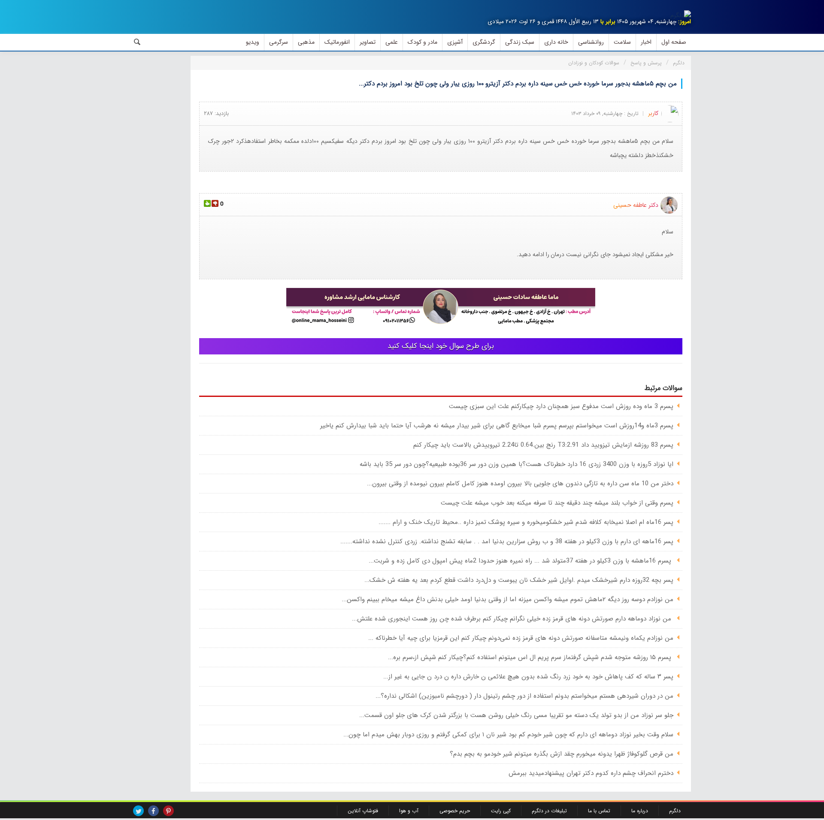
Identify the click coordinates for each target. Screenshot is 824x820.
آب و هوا (408, 811)
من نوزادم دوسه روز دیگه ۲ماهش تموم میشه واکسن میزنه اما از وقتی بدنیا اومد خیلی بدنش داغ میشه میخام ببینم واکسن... (507, 599)
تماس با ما (599, 811)
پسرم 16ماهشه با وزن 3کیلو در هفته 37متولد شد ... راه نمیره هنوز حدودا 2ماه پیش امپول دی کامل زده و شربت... (521, 561)
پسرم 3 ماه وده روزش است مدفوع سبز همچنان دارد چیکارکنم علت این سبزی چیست (561, 406)
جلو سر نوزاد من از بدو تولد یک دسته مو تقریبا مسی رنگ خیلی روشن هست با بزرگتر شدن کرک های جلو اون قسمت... (516, 715)
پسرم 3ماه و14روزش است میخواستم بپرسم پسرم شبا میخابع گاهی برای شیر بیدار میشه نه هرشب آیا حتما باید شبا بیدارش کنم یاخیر (496, 426)
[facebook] (153, 810)
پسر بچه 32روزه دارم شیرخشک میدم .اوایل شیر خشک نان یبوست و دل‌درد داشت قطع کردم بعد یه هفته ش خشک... (518, 580)
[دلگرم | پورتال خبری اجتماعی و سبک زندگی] (680, 15)
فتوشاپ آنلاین (363, 811)
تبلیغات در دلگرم (549, 811)
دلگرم (675, 811)
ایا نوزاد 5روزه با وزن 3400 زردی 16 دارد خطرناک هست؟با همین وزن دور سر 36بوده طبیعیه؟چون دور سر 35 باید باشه (516, 464)
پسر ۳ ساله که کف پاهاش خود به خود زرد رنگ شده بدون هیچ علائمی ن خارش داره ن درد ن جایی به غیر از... (528, 677)
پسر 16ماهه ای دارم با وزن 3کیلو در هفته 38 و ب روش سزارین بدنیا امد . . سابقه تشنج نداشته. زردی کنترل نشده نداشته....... (506, 541)
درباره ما (639, 811)
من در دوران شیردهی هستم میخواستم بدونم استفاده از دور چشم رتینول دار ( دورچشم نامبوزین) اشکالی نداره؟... (524, 696)
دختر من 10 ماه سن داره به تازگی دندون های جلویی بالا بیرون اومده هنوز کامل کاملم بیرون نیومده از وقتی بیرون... (520, 483)
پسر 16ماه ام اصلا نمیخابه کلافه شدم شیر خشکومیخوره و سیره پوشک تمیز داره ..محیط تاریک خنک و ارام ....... (526, 522)
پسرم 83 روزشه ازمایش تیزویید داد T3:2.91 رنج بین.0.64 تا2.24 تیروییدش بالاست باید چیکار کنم (543, 445)
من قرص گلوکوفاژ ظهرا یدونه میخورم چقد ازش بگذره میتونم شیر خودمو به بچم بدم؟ (561, 754)
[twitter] (138, 810)
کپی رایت (501, 811)
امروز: (684, 21)
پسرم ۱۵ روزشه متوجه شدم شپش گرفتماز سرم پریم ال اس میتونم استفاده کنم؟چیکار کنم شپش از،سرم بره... (530, 657)
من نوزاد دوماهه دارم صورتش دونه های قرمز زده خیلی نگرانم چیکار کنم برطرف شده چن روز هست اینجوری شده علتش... (512, 619)
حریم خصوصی (454, 811)
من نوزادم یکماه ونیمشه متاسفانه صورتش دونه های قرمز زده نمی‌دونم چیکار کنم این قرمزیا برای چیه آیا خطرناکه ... (520, 638)
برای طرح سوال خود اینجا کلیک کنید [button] (441, 346)
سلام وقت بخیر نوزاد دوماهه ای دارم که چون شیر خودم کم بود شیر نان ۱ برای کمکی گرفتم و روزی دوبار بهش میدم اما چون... (508, 734)
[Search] (137, 42)
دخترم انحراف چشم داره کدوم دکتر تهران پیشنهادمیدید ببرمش (591, 773)
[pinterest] (168, 810)
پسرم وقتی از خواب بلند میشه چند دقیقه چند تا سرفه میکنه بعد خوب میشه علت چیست (557, 503)
